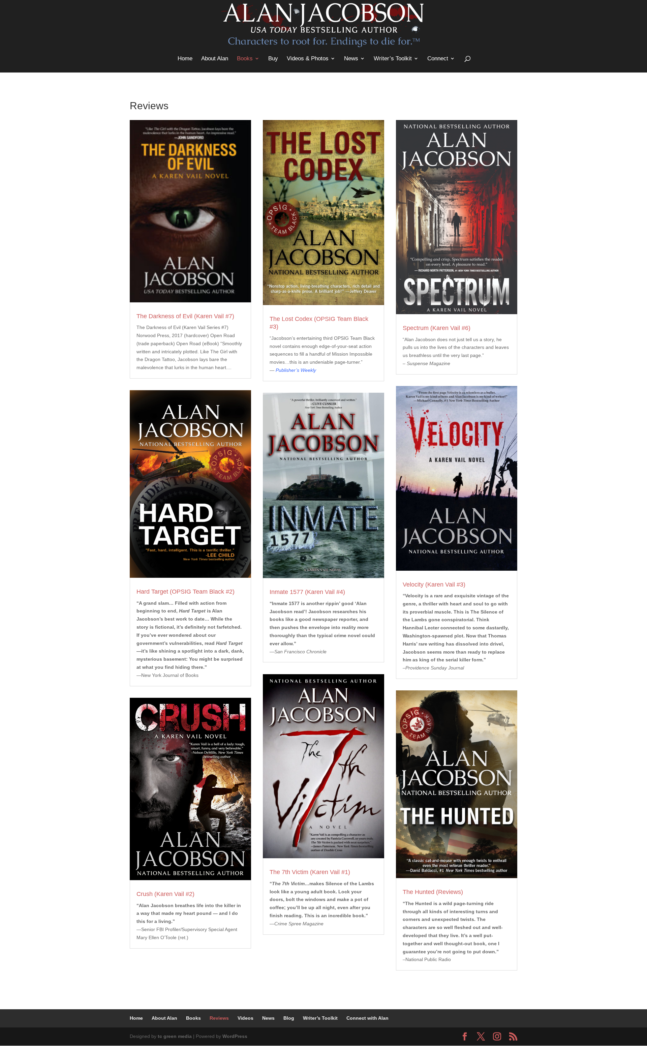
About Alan (214, 58)
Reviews (219, 1018)
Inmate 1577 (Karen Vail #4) (307, 592)
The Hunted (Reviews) (433, 892)
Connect (437, 58)
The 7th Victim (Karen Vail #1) (310, 872)
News (351, 58)
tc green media (175, 1036)
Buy (273, 58)
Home (185, 58)
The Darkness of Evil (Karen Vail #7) (185, 316)
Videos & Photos (308, 58)
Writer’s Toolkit (393, 58)
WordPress (234, 1036)
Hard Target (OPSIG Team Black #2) (185, 591)
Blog (288, 1018)
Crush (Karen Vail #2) (165, 894)
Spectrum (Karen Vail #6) (436, 328)
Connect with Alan (367, 1018)
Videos (245, 1018)
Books (245, 58)
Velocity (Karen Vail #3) (434, 584)
